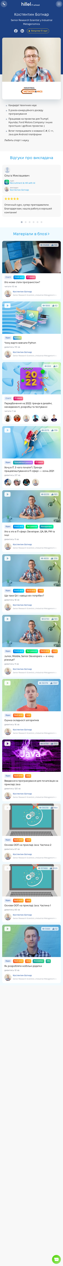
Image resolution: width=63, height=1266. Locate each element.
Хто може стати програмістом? (31, 270)
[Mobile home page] (32, 4)
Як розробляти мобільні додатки (31, 954)
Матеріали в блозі (30, 234)
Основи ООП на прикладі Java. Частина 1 (31, 893)
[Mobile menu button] (59, 4)
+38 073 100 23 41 (4, 4)
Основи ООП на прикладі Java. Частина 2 (31, 833)
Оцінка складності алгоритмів (31, 708)
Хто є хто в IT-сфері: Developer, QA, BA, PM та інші (31, 521)
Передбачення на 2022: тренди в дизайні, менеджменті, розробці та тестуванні (31, 393)
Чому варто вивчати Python (31, 330)
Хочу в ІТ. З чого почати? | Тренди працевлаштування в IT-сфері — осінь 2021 (31, 457)
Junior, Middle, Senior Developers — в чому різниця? (31, 646)
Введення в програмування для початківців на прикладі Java (31, 770)
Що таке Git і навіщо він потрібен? (31, 583)
